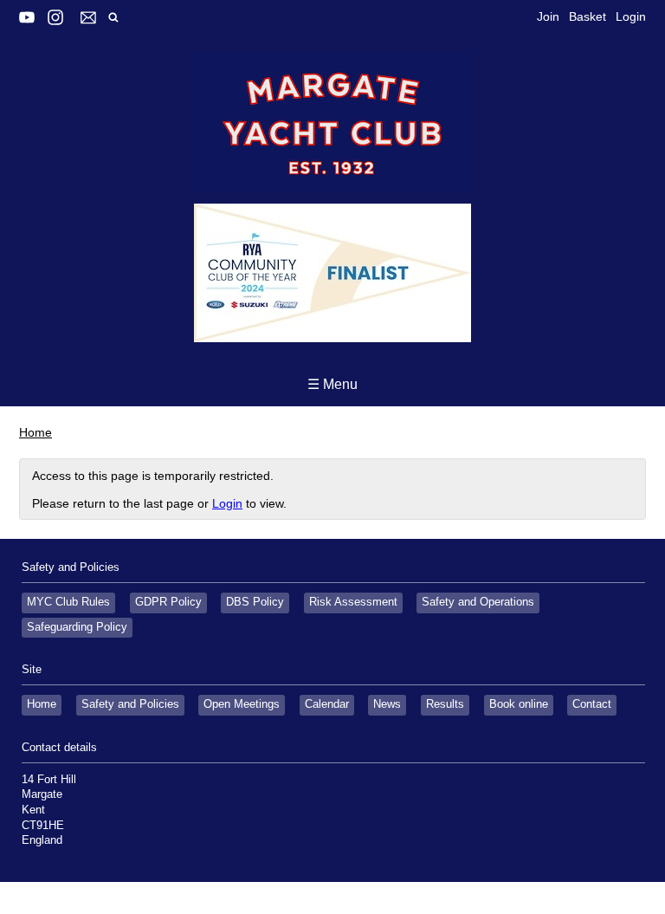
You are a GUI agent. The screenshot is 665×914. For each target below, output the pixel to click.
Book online (518, 704)
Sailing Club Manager (261, 897)
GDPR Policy (168, 602)
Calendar (327, 704)
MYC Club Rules (68, 602)
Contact (591, 704)
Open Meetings (241, 704)
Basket (587, 16)
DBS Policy (255, 602)
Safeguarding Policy (77, 627)
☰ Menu (332, 384)
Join (548, 16)
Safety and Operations (478, 602)
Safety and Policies (130, 704)
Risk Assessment (353, 602)
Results (445, 704)
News (387, 704)
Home (35, 432)
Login (631, 16)
